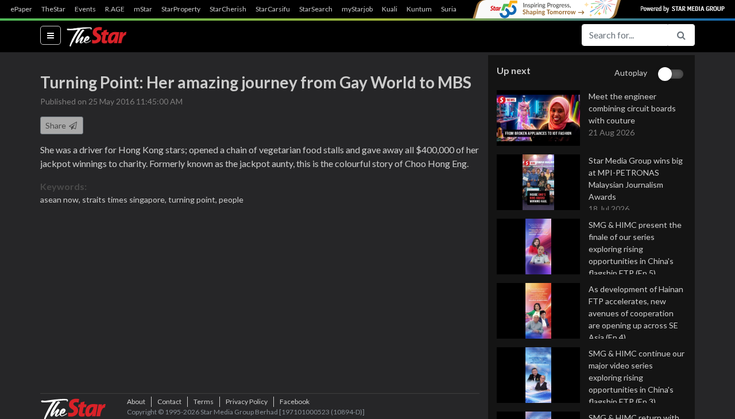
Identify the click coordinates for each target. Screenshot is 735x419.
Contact (169, 401)
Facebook (295, 401)
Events (85, 9)
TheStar (53, 9)
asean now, (61, 199)
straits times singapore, (125, 199)
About (136, 401)
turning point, (193, 199)
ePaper (21, 9)
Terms (204, 401)
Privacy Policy (247, 401)
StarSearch (315, 9)
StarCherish (228, 9)
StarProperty (180, 9)
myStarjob (357, 9)
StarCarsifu (273, 9)
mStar (143, 9)
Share (56, 125)
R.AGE (115, 9)
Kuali (389, 9)
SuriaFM (454, 9)
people (231, 199)
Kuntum (419, 9)
